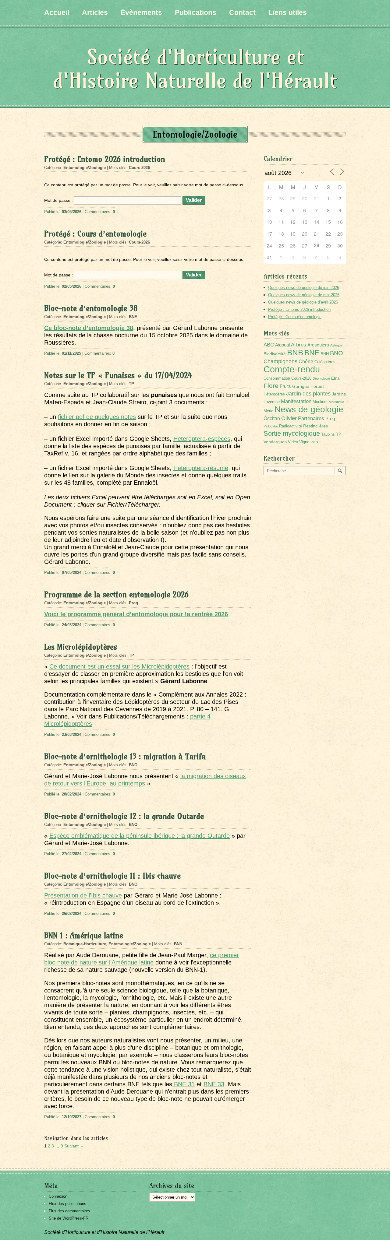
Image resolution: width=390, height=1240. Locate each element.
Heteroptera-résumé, (201, 468)
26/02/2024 (71, 913)
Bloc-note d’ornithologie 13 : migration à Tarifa (125, 756)
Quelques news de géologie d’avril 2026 (303, 302)
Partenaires (311, 418)
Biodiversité (275, 353)
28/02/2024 (71, 794)
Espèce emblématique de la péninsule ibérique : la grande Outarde (139, 835)
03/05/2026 (71, 211)
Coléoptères (324, 362)
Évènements (141, 12)
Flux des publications (67, 1203)
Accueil (56, 12)
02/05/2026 (71, 286)
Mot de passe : (59, 200)
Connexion (58, 1196)
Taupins (328, 434)
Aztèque (336, 345)
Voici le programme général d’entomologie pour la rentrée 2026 (136, 614)
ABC (269, 345)
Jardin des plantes (308, 393)
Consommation (277, 378)
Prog (133, 603)
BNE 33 (214, 1084)
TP (131, 383)
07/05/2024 (71, 572)
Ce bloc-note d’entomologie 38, (89, 328)
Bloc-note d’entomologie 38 (91, 308)
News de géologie (309, 409)
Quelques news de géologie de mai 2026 (303, 295)
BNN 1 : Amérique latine (83, 935)
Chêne (306, 361)
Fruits (285, 386)
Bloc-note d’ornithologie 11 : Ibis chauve (112, 876)
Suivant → (74, 1145)
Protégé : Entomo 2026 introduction (104, 159)
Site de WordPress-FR (68, 1218)
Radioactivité (290, 426)
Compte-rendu (292, 369)
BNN (178, 944)
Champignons (280, 361)
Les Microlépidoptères (80, 647)
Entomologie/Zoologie (84, 167)
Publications (195, 12)
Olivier (289, 418)
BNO (133, 765)
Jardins (339, 394)
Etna (335, 378)
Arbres (298, 345)
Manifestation (296, 401)
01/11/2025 (71, 353)
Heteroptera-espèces (201, 438)
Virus (314, 442)
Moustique (336, 402)
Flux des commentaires (69, 1211)
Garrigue (300, 386)
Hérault (317, 386)
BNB (295, 352)
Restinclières (315, 425)
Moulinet (320, 402)
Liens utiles (287, 12)
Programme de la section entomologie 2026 (116, 594)
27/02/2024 (71, 854)
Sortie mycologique (292, 433)
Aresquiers (318, 344)
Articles (95, 12)
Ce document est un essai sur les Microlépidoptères (119, 666)
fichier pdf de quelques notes (97, 416)
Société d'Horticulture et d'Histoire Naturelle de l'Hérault (195, 68)
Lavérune (272, 402)
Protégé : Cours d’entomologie (95, 234)
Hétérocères (274, 394)
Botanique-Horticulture (84, 944)
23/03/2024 (71, 734)
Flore (271, 385)
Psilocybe (271, 426)
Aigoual (282, 344)
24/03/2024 (71, 625)
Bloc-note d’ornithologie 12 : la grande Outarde (124, 816)
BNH (325, 354)
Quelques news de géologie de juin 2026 (303, 287)
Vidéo (293, 442)
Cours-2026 (139, 167)
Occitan (272, 418)
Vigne (304, 442)
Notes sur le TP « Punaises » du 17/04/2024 (118, 375)
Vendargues (275, 441)
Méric (268, 411)
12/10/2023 (71, 1117)
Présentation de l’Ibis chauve (83, 895)
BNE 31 (183, 1084)
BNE (133, 316)
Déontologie (321, 378)
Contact (242, 12)
